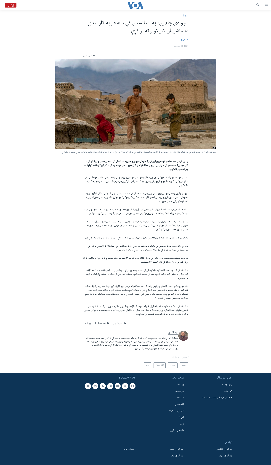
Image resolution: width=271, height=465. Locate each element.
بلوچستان (179, 391)
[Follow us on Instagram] (110, 386)
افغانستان (179, 404)
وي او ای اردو (177, 456)
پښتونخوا (180, 385)
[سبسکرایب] (88, 386)
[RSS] (103, 386)
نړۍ (182, 424)
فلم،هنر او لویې (177, 430)
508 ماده (228, 391)
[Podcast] (95, 386)
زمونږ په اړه (227, 385)
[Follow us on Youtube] (118, 386)
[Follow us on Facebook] (133, 386)
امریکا (181, 417)
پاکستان (180, 398)
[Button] (89, 55)
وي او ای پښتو (176, 449)
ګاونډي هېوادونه (176, 411)
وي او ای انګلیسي (224, 449)
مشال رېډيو (129, 449)
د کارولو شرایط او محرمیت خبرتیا (217, 398)
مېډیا (185, 16)
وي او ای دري (225, 456)
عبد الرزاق (184, 40)
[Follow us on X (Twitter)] (125, 386)
